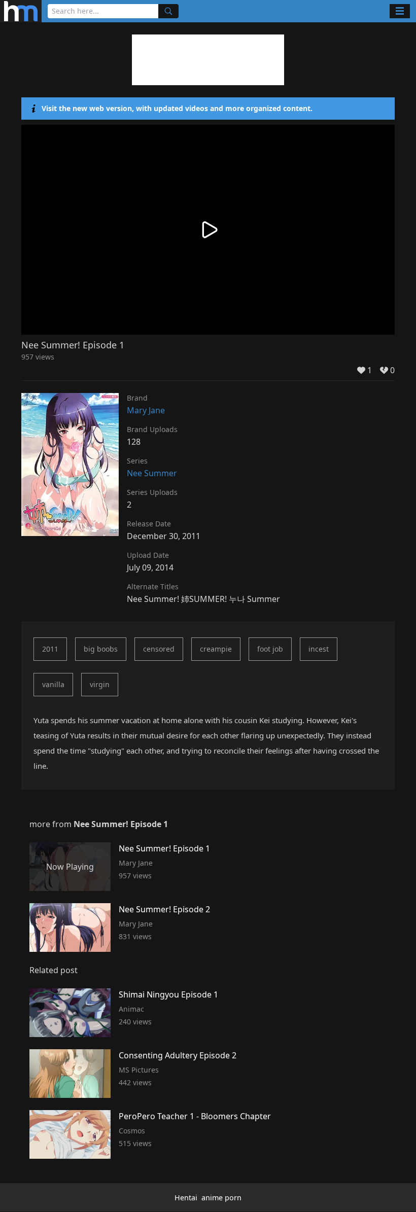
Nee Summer (152, 473)
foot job (270, 649)
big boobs (101, 649)
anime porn (221, 1197)
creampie (216, 649)
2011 (50, 649)
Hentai (186, 1197)
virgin (100, 684)
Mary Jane (146, 410)
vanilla (53, 684)
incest (318, 649)
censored (159, 649)
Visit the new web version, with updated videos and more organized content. (177, 108)
